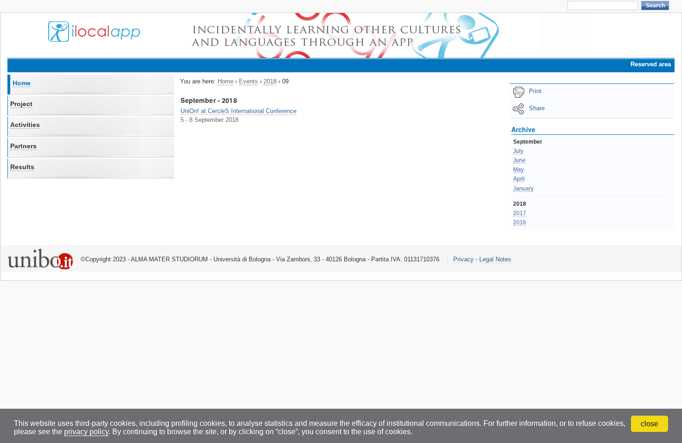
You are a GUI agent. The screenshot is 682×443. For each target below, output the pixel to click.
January (523, 188)
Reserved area (651, 64)
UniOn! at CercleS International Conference (238, 111)
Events (248, 81)
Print (535, 91)
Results (22, 167)
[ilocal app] (94, 39)
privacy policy (86, 432)
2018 (270, 81)
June (519, 160)
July (518, 151)
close (649, 424)
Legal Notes (495, 259)
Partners (23, 146)
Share (537, 108)
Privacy (463, 259)
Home (22, 83)
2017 (519, 213)
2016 (519, 222)
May (518, 169)
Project (21, 104)
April (519, 179)
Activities (25, 124)
